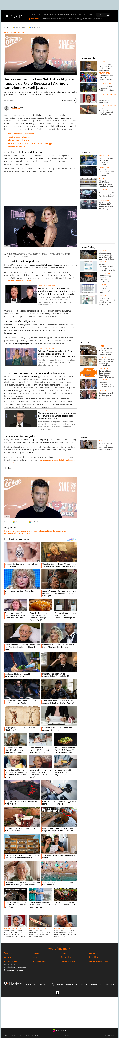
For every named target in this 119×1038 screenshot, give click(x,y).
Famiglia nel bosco (95, 19)
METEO (101, 346)
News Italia (110, 984)
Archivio (93, 984)
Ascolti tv (71, 19)
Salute (35, 957)
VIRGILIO (18, 1033)
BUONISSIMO (98, 1033)
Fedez (8, 467)
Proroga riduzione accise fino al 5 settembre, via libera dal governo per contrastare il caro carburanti (35, 532)
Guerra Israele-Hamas (98, 961)
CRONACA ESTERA (105, 84)
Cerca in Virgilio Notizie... (37, 984)
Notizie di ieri (9, 964)
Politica (35, 953)
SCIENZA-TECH (82, 15)
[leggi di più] (75, 108)
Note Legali (15, 1035)
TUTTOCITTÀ (68, 1033)
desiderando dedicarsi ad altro (17, 280)
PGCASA (49, 1033)
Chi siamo (8, 1035)
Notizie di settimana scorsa (14, 970)
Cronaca (8, 953)
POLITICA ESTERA (104, 73)
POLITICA (55, 15)
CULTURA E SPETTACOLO (18, 32)
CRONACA (47, 15)
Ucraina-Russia (39, 961)
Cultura (7, 957)
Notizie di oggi (10, 961)
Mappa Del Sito (71, 984)
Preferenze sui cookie (41, 1035)
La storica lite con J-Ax (16, 146)
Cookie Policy (30, 1035)
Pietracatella (46, 19)
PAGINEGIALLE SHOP (38, 1033)
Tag (101, 984)
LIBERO (11, 1033)
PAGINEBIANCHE (58, 1033)
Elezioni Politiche (68, 961)
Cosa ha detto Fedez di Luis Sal (20, 133)
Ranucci (63, 19)
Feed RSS (60, 984)
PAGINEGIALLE (26, 1033)
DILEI (75, 1033)
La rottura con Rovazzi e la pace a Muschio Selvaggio (30, 143)
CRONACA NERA (104, 190)
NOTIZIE (18, 16)
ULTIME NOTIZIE (35, 15)
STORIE (101, 178)
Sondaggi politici (81, 19)
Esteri (63, 953)
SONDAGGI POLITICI (105, 273)
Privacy (22, 1035)
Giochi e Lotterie (68, 957)
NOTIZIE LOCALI (104, 156)
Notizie (15, 983)
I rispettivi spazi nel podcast (19, 137)
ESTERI (73, 15)
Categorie (83, 984)
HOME (6, 32)
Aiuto (51, 1035)
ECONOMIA (64, 15)
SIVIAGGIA (81, 1033)
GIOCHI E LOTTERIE (105, 368)
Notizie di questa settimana (15, 967)
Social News (94, 957)
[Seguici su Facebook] (58, 993)
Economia (93, 953)
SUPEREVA (106, 1033)
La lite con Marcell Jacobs (18, 140)
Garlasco (55, 19)
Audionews (102, 15)
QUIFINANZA (89, 1033)
